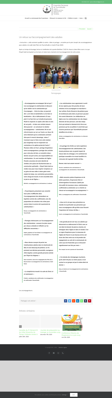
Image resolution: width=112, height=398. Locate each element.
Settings (64, 395)
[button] (86, 18)
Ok (74, 395)
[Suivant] (81, 326)
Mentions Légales (63, 347)
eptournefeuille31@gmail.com (97, 2)
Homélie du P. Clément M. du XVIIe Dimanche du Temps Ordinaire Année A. (28, 332)
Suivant (89, 29)
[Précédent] (20, 326)
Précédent (82, 29)
